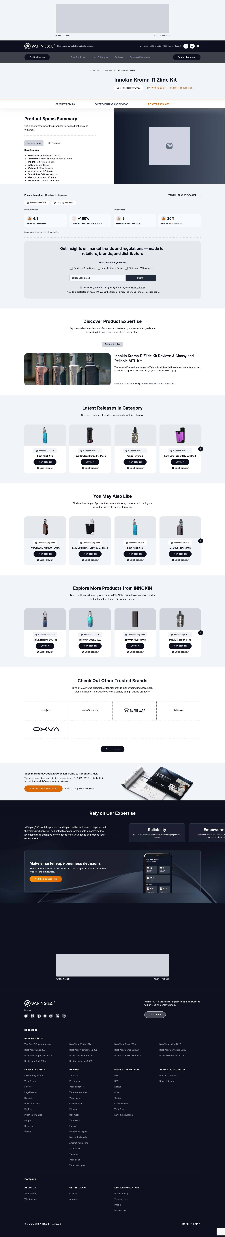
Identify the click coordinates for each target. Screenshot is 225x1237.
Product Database (104, 70)
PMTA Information (33, 1115)
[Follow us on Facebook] (39, 1016)
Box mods (74, 1115)
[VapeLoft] (46, 710)
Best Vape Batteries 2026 (127, 1050)
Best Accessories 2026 (80, 1061)
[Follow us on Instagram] (32, 1016)
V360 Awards (155, 46)
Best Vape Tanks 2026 (35, 1050)
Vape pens (74, 1160)
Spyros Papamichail (148, 383)
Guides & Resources (127, 1069)
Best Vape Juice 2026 (170, 1044)
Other (117, 1092)
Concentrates (75, 1103)
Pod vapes (74, 1081)
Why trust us (30, 1199)
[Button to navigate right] (200, 449)
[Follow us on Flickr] (64, 1016)
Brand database (167, 1081)
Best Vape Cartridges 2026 (172, 1050)
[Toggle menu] (192, 46)
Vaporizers (74, 1120)
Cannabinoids (121, 1103)
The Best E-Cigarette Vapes (37, 1044)
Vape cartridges (77, 1165)
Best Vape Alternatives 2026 (83, 1050)
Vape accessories (78, 1092)
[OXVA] (46, 729)
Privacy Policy (121, 1193)
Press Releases (32, 1103)
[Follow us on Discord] (45, 1016)
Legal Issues (30, 1092)
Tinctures (74, 1154)
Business (28, 1126)
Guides (117, 1098)
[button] (198, 46)
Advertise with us (161, 35)
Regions (28, 1109)
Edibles (73, 1109)
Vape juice (74, 1098)
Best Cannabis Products (81, 1055)
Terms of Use (121, 1199)
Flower (72, 1126)
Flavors (28, 1087)
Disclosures (120, 1210)
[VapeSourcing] (90, 710)
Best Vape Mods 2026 (80, 1044)
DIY (116, 1081)
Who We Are (30, 1193)
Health (27, 1131)
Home (92, 70)
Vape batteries (76, 1087)
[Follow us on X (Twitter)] (51, 1016)
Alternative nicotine (78, 1143)
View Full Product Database (182, 195)
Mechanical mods (78, 1137)
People (27, 1120)
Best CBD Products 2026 (171, 1055)
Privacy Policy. (138, 287)
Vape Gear (119, 1109)
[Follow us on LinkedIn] (57, 1016)
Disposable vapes (78, 1131)
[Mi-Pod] (179, 710)
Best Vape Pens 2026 (125, 1044)
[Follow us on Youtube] (26, 1016)
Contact (177, 46)
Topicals (73, 1075)
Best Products (34, 1038)
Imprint (117, 1205)
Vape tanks (74, 1148)
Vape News (30, 1081)
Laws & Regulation (33, 1075)
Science (28, 1098)
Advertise (144, 46)
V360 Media (168, 46)
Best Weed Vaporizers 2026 (38, 1055)
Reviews (74, 1069)
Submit (140, 278)
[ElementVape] (134, 710)
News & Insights (34, 1069)
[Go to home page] (39, 46)
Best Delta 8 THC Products (127, 1055)
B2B (116, 1075)
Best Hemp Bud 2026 (35, 1061)
